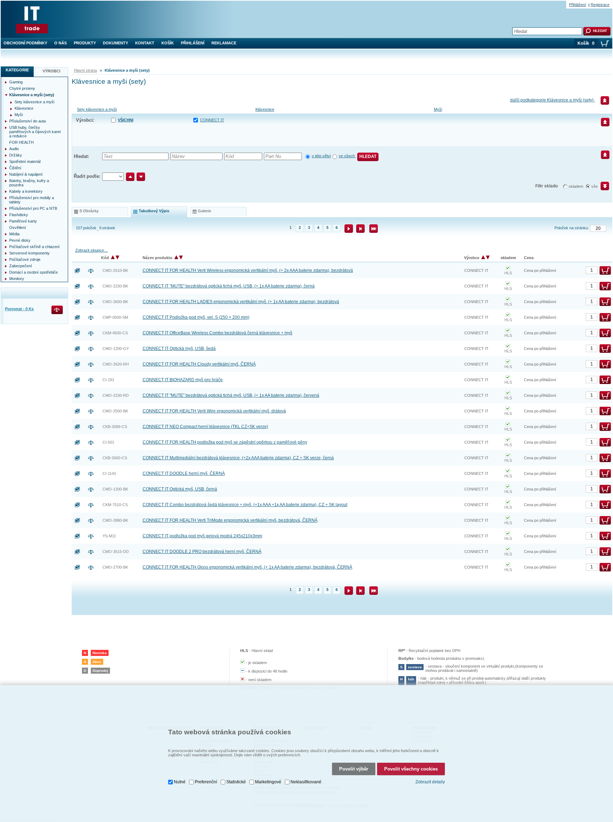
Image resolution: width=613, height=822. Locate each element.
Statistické (236, 781)
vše (594, 186)
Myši (438, 109)
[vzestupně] (130, 176)
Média (14, 234)
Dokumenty (115, 43)
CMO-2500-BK (115, 411)
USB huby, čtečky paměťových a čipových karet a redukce (35, 131)
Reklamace (223, 43)
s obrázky (89, 211)
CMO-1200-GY (116, 348)
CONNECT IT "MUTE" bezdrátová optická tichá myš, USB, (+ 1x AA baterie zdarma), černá (229, 286)
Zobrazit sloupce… (91, 250)
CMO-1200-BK (115, 489)
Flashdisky (18, 215)
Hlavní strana (85, 70)
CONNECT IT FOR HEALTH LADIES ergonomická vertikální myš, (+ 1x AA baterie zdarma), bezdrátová (241, 301)
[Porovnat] (93, 270)
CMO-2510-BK (115, 270)
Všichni (125, 120)
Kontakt (144, 43)
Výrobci (51, 71)
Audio (14, 149)
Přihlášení (192, 43)
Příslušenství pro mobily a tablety (31, 200)
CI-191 (108, 380)
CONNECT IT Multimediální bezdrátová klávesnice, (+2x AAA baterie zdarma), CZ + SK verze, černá (238, 457)
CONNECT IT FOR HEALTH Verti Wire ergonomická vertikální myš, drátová (214, 411)
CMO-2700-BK (115, 567)
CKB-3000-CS (115, 458)
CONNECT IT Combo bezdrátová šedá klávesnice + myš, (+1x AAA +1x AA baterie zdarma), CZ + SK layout (245, 504)
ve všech (347, 156)
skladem (576, 186)
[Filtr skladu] (602, 188)
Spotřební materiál (24, 161)
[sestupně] (141, 176)
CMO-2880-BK (115, 520)
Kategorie (17, 70)
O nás (60, 43)
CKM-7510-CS (115, 505)
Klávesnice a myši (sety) (31, 95)
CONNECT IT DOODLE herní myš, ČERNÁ (184, 473)
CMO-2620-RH (116, 364)
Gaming (16, 82)
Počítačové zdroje (24, 259)
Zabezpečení (20, 266)
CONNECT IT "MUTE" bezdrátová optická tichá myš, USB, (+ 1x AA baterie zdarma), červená (231, 395)
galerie (204, 211)
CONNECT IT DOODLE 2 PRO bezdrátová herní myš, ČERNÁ (202, 551)
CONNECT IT (212, 120)
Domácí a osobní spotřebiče (33, 272)
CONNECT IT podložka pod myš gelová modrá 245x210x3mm (202, 535)
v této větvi (321, 156)
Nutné (180, 781)
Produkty (85, 43)
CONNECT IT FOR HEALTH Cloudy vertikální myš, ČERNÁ (199, 364)
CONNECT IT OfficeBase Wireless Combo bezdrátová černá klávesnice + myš (217, 332)
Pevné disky (20, 240)
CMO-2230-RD (116, 395)
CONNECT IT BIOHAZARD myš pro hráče (183, 379)
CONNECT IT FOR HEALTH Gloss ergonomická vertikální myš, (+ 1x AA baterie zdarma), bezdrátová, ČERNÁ (247, 567)
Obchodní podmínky (25, 43)
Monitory (16, 278)
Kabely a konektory (26, 191)
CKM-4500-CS (115, 333)
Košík (167, 43)
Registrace (600, 4)
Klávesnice (264, 109)
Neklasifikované (306, 781)
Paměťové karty (23, 221)
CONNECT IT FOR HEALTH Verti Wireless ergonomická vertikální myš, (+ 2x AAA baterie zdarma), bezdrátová (248, 270)
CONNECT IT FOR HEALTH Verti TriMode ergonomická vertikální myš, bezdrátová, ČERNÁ (230, 520)
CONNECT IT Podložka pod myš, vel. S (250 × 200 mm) (196, 317)
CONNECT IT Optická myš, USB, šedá (179, 348)
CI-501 (108, 442)
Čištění (15, 168)
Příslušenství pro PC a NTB (33, 208)
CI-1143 (109, 473)
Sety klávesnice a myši (97, 109)
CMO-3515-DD (116, 551)
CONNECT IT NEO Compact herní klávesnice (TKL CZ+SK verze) (205, 426)
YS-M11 (109, 536)
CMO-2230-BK (115, 286)
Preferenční (206, 781)
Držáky (15, 155)
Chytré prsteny (22, 88)
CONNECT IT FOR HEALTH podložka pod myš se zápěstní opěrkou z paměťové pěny (225, 442)
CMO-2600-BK (115, 302)
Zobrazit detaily (430, 781)
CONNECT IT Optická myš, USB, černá (180, 489)
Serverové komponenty (29, 253)
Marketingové (268, 781)
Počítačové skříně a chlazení (34, 247)
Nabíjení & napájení (26, 174)
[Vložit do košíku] (605, 270)
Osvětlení (17, 227)
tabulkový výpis (154, 211)
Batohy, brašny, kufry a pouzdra (29, 183)
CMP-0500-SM (115, 317)
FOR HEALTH (21, 142)
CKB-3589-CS (115, 426)
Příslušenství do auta (27, 121)
